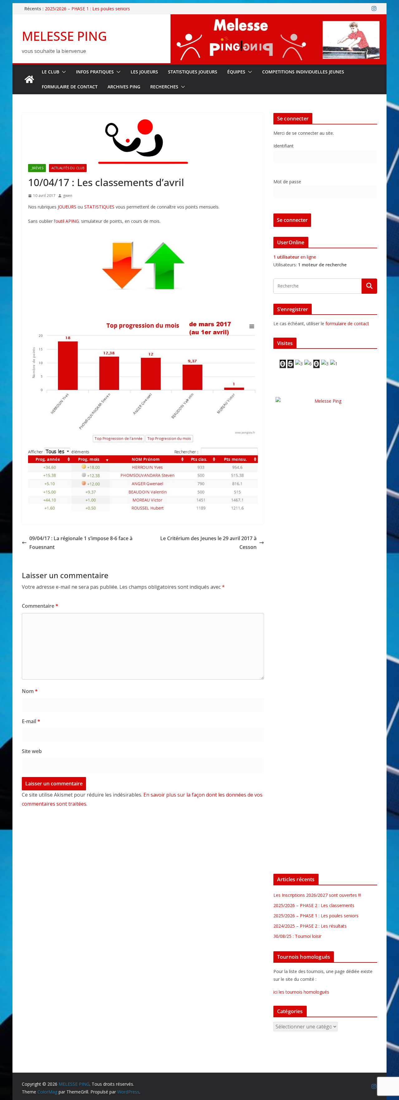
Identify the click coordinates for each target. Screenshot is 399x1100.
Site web (32, 751)
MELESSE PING (64, 35)
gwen (67, 195)
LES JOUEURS (144, 72)
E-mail (31, 721)
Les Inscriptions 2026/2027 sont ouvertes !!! (317, 895)
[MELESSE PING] (29, 79)
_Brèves (37, 168)
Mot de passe (287, 182)
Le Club (50, 72)
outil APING (67, 221)
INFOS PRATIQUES (95, 72)
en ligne (294, 257)
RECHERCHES (164, 87)
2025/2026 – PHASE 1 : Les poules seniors (87, 9)
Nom (30, 691)
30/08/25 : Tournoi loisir (297, 936)
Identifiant (283, 146)
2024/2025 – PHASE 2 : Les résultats (310, 926)
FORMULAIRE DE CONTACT (70, 87)
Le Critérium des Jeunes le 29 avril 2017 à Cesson (208, 543)
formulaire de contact (347, 323)
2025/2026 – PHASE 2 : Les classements (313, 905)
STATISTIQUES (99, 207)
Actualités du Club (67, 168)
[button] (62, 72)
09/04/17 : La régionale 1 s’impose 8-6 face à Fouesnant (80, 543)
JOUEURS (67, 207)
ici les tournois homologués (301, 992)
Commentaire (40, 605)
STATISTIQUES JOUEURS (192, 72)
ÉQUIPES (236, 72)
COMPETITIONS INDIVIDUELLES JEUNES (303, 72)
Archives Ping (124, 87)
